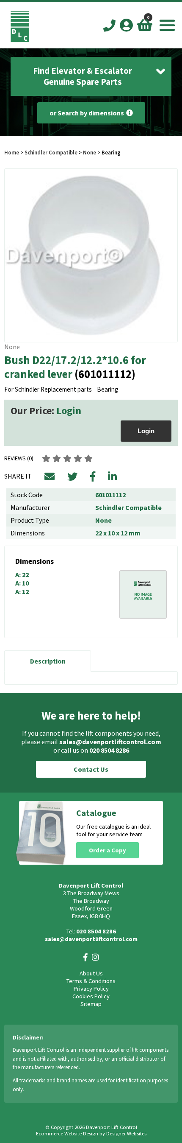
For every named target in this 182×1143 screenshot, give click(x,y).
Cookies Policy (91, 996)
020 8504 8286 (109, 750)
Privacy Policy (91, 988)
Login (68, 410)
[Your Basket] (144, 25)
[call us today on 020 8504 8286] (109, 26)
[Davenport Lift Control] (20, 40)
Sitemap (91, 1004)
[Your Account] (126, 25)
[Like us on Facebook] (85, 957)
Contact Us (91, 769)
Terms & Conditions (91, 981)
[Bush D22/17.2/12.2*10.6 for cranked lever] (91, 255)
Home (11, 152)
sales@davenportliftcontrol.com (110, 741)
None (89, 152)
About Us (91, 973)
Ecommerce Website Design (67, 1133)
